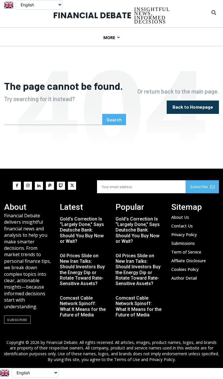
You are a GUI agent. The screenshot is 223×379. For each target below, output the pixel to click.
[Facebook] (17, 186)
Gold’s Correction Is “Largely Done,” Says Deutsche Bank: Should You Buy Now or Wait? (82, 230)
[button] (213, 12)
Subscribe (199, 186)
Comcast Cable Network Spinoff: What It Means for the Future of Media (83, 306)
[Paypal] (50, 186)
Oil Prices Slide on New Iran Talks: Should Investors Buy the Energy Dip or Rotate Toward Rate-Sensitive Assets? (82, 269)
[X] (72, 186)
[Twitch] (61, 186)
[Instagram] (28, 186)
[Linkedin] (39, 186)
